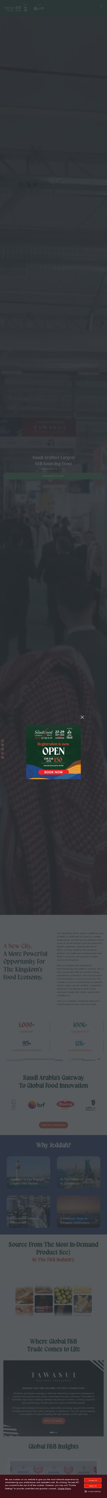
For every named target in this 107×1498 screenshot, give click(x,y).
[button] (92, 1491)
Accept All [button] (93, 1480)
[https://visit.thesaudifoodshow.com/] (53, 778)
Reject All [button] (93, 1486)
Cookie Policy (64, 1488)
